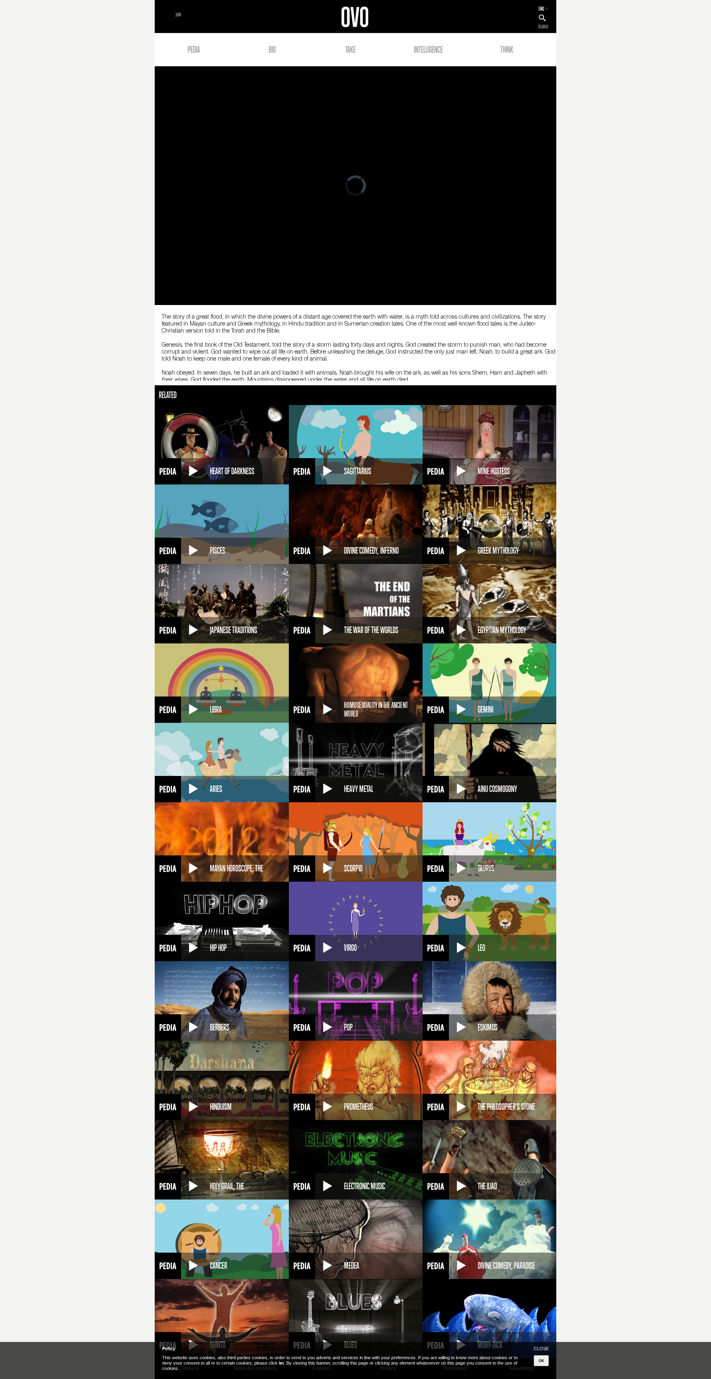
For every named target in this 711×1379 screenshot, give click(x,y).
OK (541, 1361)
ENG (541, 8)
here (281, 1363)
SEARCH (543, 26)
